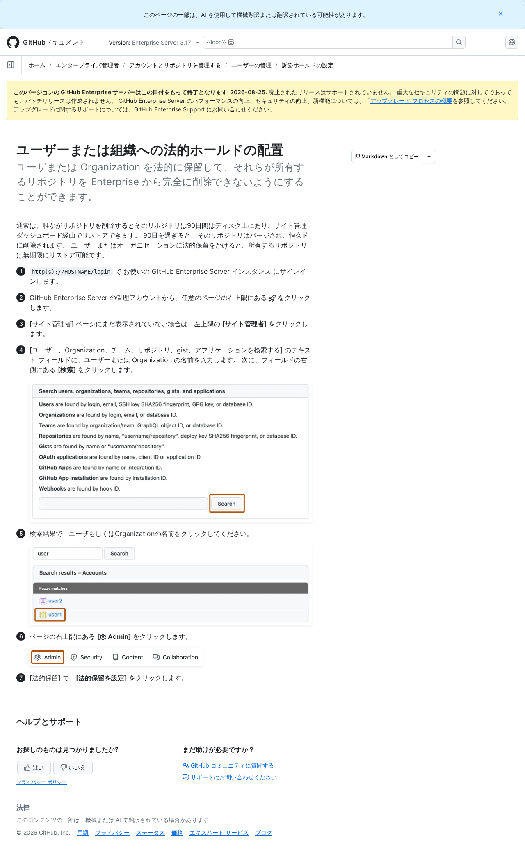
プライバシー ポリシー (41, 782)
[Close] (501, 13)
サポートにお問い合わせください (234, 777)
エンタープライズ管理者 (87, 64)
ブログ (263, 832)
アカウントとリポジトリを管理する (175, 64)
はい (38, 767)
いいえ (77, 767)
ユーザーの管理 (251, 64)
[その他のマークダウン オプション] (429, 156)
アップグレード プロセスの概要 (411, 100)
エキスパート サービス (219, 832)
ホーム (37, 64)
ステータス (150, 832)
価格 (177, 832)
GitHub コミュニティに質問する (232, 765)
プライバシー (112, 832)
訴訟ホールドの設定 (307, 64)
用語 (83, 832)
